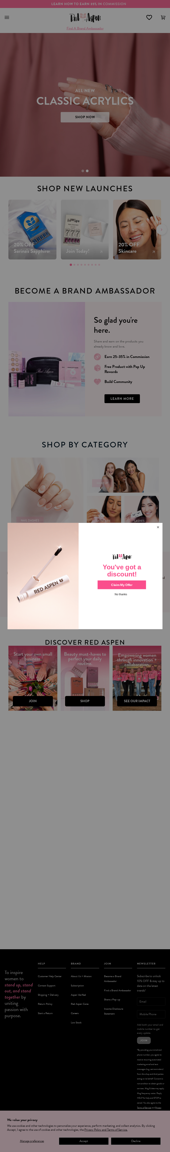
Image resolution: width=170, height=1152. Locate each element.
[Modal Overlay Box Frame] (85, 576)
